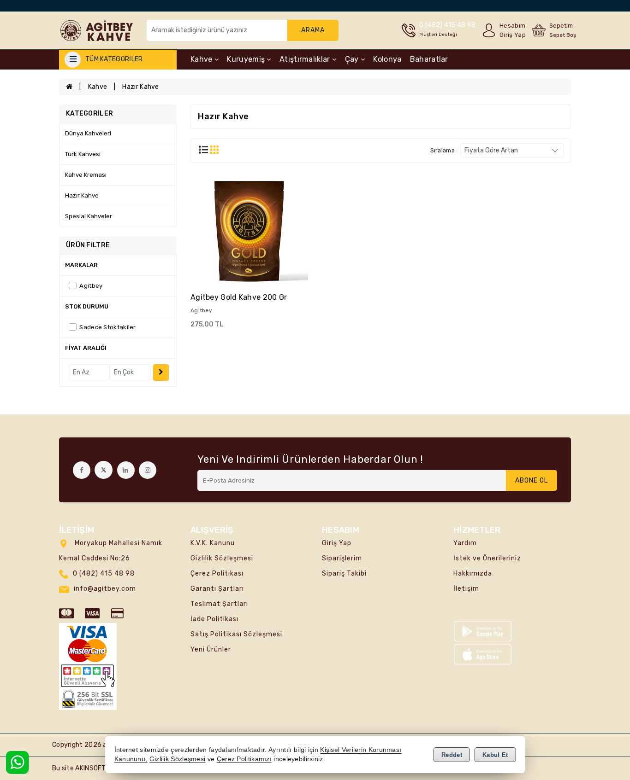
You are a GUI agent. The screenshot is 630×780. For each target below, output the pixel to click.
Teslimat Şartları (219, 604)
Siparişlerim (342, 558)
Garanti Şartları (217, 589)
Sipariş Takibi (344, 573)
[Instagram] (147, 470)
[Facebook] (81, 470)
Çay (353, 59)
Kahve (202, 59)
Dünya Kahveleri (88, 133)
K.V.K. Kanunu (212, 543)
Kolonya (387, 59)
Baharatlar (429, 59)
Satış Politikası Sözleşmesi (236, 634)
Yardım (465, 543)
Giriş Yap (336, 543)
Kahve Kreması (86, 174)
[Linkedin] (126, 470)
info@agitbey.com (105, 589)
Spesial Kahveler (88, 216)
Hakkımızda (472, 573)
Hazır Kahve (140, 87)
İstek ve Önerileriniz (487, 558)
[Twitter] (104, 470)
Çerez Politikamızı (244, 759)
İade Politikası (214, 619)
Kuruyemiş (247, 59)
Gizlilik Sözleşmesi (221, 558)
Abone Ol (531, 480)
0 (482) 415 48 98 (104, 573)
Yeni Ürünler (210, 649)
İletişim (466, 589)
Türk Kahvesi (83, 154)
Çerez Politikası (217, 573)
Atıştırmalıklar (305, 59)
